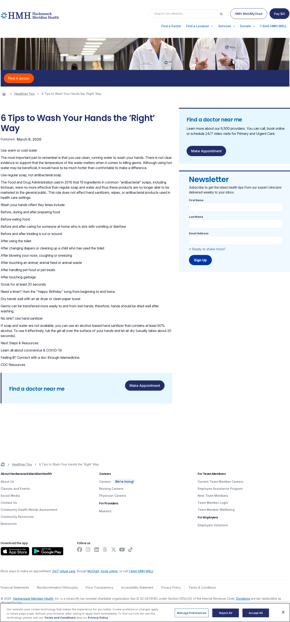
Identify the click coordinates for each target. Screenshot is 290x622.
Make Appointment (145, 385)
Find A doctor (19, 78)
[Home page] (4, 94)
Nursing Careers (111, 488)
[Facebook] (79, 549)
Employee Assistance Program (220, 488)
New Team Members (213, 495)
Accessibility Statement (137, 587)
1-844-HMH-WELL (141, 571)
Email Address (198, 233)
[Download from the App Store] (15, 551)
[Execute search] (224, 13)
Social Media (10, 495)
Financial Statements (15, 587)
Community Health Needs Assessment (29, 509)
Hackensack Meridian (33, 598)
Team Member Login (213, 502)
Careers (105, 481)
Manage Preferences (191, 612)
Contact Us (9, 502)
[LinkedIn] (96, 549)
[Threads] (105, 549)
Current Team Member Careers (220, 481)
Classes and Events (15, 488)
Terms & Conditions (202, 587)
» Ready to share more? (207, 249)
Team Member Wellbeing (216, 509)
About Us (7, 481)
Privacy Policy (171, 587)
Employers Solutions (213, 525)
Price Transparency (99, 587)
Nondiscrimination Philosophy (57, 587)
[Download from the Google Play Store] (47, 551)
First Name (196, 200)
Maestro (105, 511)
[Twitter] (113, 549)
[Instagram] (88, 549)
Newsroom (9, 523)
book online (109, 571)
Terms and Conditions (60, 617)
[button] (171, 26)
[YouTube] (122, 549)
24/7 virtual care (63, 571)
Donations (243, 598)
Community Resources (17, 516)
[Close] (283, 612)
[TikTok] (130, 549)
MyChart (93, 571)
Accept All (256, 612)
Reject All (225, 612)
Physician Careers (112, 495)
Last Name (196, 216)
